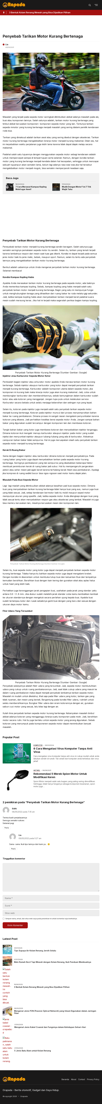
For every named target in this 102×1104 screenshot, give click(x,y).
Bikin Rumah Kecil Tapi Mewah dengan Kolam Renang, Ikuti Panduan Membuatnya (52, 962)
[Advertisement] (51, 24)
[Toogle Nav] (96, 5)
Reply (7, 828)
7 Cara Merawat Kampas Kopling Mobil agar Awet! (31, 188)
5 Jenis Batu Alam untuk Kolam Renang (32, 1051)
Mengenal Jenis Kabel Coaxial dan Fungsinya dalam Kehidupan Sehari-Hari (50, 1027)
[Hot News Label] (3, 12)
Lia (6, 44)
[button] (90, 5)
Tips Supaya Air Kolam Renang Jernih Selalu (35, 950)
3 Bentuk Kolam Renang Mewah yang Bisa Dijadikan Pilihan (42, 987)
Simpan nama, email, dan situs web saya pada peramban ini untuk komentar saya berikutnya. (41, 919)
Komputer (37, 745)
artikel (36, 770)
